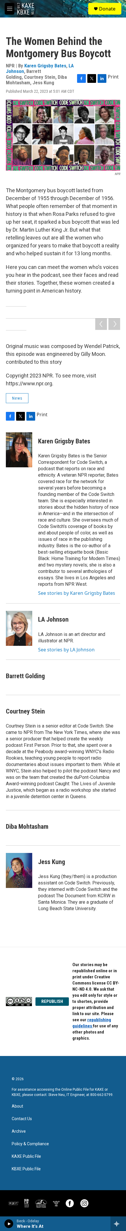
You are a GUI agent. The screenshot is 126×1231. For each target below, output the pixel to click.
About (17, 1106)
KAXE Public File (26, 1156)
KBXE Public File (26, 1169)
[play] (9, 1224)
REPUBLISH (52, 1001)
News (17, 398)
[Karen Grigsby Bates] (19, 449)
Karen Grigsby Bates (45, 66)
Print (113, 77)
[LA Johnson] (19, 628)
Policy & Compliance (30, 1144)
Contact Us (22, 1119)
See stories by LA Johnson (66, 649)
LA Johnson (53, 619)
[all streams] (118, 1223)
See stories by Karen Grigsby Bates (76, 593)
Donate (107, 8)
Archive (19, 1131)
